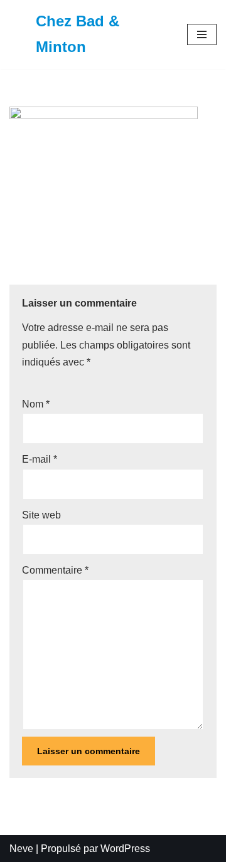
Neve (21, 848)
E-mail (39, 459)
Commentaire (55, 570)
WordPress (125, 848)
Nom (36, 404)
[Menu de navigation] (202, 34)
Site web (41, 515)
